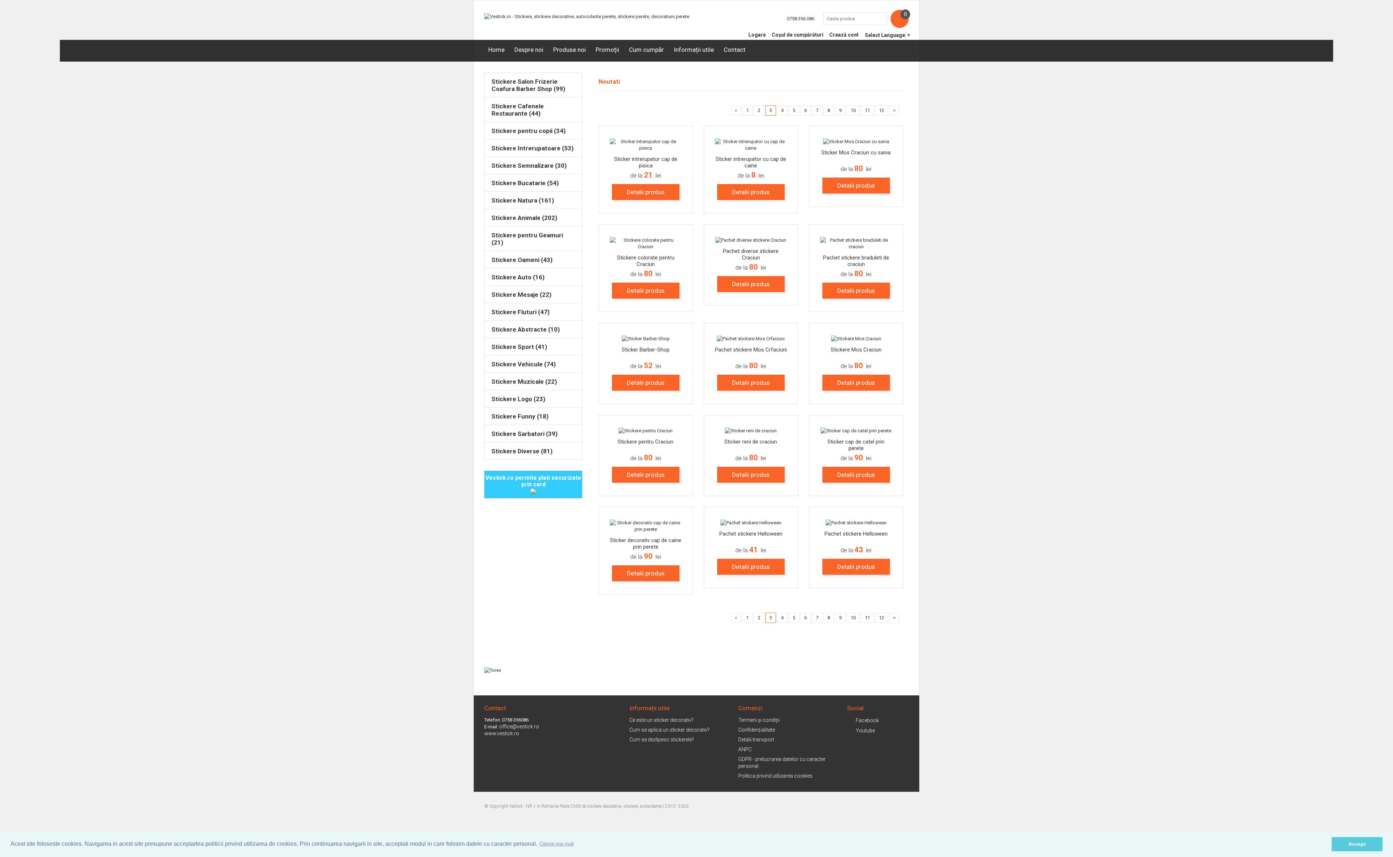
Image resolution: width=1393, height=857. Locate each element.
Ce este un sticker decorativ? (661, 720)
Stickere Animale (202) (524, 217)
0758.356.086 (800, 18)
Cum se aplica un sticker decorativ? (669, 730)
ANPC (745, 749)
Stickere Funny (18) (520, 416)
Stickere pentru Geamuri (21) (527, 239)
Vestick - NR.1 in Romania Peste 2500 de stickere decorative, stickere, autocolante (585, 806)
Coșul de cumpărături (797, 35)
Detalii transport (756, 739)
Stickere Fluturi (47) (521, 312)
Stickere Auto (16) (518, 277)
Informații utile (694, 49)
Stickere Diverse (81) (522, 451)
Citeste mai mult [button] (556, 843)
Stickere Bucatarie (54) (525, 183)
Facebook (867, 720)
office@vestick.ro (519, 726)
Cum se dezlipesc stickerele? (661, 739)
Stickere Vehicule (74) (524, 364)
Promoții (607, 49)
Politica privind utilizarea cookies (775, 776)
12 (881, 110)
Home (496, 49)
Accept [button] (1357, 844)
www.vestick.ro (501, 733)
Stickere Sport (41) (519, 346)
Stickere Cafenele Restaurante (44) (518, 110)
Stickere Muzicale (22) (524, 381)
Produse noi (569, 49)
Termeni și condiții (759, 720)
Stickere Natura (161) (523, 200)
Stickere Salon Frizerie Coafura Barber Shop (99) (528, 85)
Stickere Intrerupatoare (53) (533, 148)
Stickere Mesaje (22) (521, 294)
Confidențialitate (756, 730)
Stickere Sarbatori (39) (525, 433)
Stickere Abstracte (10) (526, 329)
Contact (734, 49)
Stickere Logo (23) (518, 399)
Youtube (865, 730)
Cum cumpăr (646, 49)
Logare (757, 35)
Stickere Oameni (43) (522, 259)
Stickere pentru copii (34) (529, 130)
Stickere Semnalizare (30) (529, 165)
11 (867, 110)
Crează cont (844, 35)
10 (853, 110)
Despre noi (528, 49)
